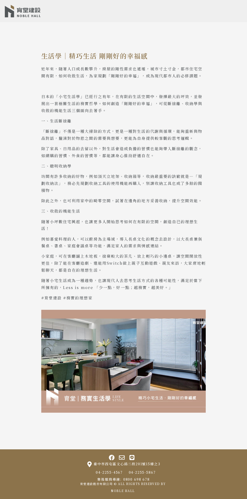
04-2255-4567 (109, 472)
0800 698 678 (136, 479)
